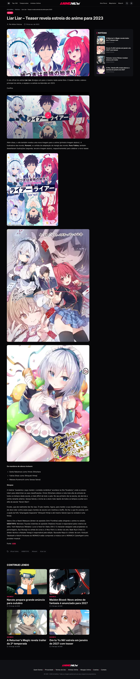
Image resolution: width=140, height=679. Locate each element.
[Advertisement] (114, 95)
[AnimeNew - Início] (70, 3)
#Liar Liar (43, 551)
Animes (10, 12)
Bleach (120, 3)
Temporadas (24, 3)
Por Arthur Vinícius (15, 24)
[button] (48, 115)
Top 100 (15, 3)
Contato (103, 670)
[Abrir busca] (127, 3)
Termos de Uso (61, 670)
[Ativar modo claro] (131, 3)
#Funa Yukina (14, 551)
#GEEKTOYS (25, 551)
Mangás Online (85, 670)
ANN (14, 544)
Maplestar (112, 3)
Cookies (96, 670)
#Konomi (34, 551)
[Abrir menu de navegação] (8, 3)
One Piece (103, 3)
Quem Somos (38, 670)
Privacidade (49, 670)
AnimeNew (10, 9)
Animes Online (36, 3)
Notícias (17, 9)
